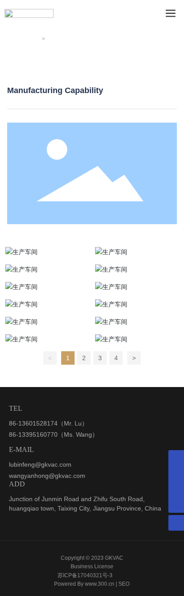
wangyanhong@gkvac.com (47, 475)
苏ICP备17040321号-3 (85, 575)
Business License (92, 566)
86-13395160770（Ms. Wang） (53, 434)
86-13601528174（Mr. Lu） (48, 423)
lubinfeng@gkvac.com (40, 464)
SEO (124, 584)
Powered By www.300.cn (84, 584)
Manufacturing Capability (66, 68)
